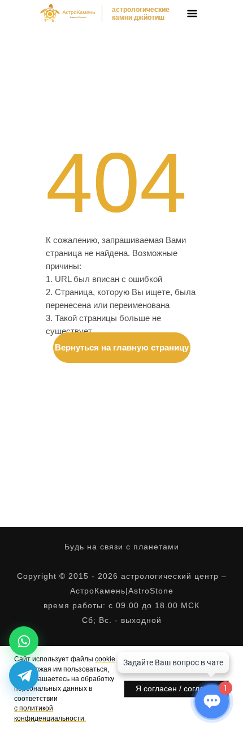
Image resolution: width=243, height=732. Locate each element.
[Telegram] (23, 675)
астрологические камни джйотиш (141, 13)
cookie (105, 659)
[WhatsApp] (23, 641)
